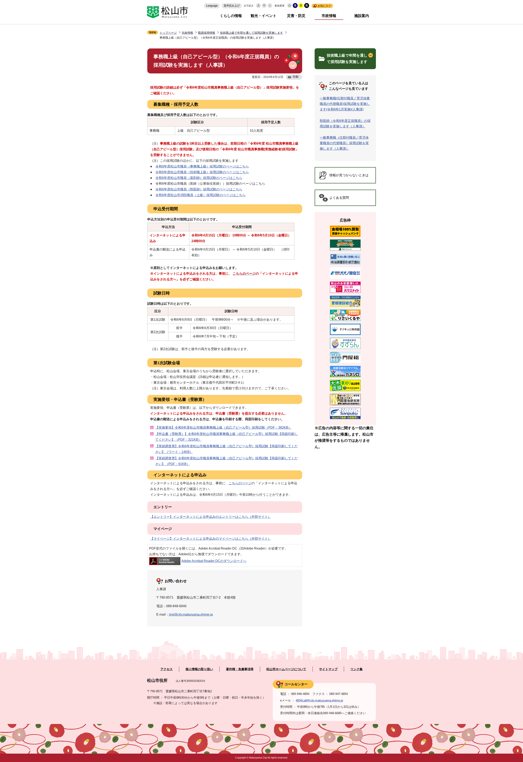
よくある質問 (339, 197)
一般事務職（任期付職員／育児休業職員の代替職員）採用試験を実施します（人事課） (344, 143)
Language (212, 5)
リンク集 (356, 669)
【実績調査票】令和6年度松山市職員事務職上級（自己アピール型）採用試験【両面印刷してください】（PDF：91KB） (226, 461)
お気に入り (324, 5)
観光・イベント (263, 16)
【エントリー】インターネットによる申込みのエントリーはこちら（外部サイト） (210, 516)
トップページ (168, 32)
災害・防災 (296, 16)
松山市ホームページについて (286, 669)
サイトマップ (328, 669)
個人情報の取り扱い (199, 669)
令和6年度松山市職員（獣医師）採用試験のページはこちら (198, 189)
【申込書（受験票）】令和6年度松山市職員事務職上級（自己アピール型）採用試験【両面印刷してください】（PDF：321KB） (226, 436)
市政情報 (329, 16)
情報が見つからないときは (349, 175)
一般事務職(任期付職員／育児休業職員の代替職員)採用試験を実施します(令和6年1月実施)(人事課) (345, 104)
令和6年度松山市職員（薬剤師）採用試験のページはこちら (198, 178)
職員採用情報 (206, 32)
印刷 (295, 76)
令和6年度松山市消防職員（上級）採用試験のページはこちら (200, 195)
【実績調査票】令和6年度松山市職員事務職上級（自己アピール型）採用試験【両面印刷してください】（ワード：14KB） (226, 449)
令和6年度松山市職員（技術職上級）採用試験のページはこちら (202, 172)
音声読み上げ (232, 5)
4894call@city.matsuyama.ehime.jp (319, 700)
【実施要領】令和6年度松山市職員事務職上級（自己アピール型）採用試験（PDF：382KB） (223, 427)
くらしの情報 (231, 16)
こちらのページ (240, 483)
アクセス (166, 669)
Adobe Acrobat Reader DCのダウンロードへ (213, 561)
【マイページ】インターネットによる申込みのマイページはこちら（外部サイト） (210, 538)
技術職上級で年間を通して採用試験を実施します (251, 32)
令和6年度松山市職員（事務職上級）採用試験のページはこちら (202, 166)
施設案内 (361, 16)
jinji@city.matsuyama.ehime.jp (191, 614)
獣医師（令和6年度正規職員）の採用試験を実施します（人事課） (345, 123)
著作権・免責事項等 (240, 669)
